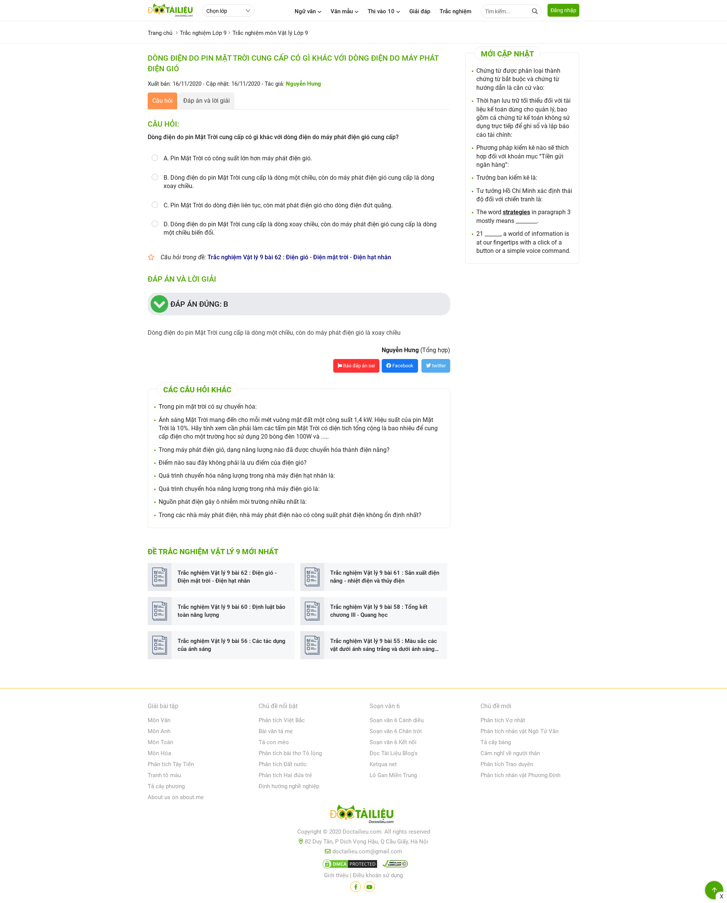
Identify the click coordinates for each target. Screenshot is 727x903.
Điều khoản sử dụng (378, 875)
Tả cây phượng (166, 786)
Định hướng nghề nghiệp (289, 786)
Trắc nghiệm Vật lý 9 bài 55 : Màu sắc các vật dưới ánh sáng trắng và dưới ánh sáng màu (383, 645)
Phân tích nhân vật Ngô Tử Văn (520, 731)
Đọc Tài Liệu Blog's (394, 753)
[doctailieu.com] (363, 815)
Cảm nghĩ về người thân (510, 753)
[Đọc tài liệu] (355, 886)
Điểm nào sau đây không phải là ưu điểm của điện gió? (233, 462)
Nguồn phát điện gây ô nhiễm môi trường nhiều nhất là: (233, 501)
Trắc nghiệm (455, 11)
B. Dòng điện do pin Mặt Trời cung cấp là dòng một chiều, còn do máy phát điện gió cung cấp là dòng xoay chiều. (299, 182)
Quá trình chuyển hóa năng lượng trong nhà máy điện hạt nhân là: (247, 475)
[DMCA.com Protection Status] (349, 865)
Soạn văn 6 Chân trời (396, 731)
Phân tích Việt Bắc (282, 720)
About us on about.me (176, 797)
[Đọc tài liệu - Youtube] (369, 886)
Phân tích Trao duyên (507, 764)
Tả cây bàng (496, 742)
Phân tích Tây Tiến (171, 764)
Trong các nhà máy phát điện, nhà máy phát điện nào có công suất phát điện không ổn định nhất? (290, 515)
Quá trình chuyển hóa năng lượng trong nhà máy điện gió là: (239, 488)
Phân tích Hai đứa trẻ (285, 775)
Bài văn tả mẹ (276, 731)
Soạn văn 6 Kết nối (393, 742)
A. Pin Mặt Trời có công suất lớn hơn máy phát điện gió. (238, 158)
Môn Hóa (159, 753)
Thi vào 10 (381, 11)
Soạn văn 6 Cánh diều (397, 720)
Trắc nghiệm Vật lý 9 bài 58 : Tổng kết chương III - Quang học (378, 611)
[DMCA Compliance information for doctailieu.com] (393, 865)
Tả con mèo (274, 742)
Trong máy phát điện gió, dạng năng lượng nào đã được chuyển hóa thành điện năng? (274, 449)
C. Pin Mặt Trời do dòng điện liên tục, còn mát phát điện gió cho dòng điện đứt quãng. (278, 205)
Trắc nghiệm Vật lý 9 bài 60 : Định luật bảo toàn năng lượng (231, 611)
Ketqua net (383, 764)
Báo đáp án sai (358, 365)
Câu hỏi (162, 100)
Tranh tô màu (164, 775)
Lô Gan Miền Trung (393, 775)
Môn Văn (159, 720)
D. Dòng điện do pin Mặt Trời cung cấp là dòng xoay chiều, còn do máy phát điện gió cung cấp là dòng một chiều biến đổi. (300, 228)
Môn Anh (159, 731)
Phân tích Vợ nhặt (503, 720)
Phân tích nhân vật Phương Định (520, 775)
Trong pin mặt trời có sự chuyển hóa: (208, 406)
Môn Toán (160, 742)
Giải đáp (419, 11)
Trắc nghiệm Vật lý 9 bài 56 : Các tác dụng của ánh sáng (231, 645)
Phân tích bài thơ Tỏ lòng (290, 753)
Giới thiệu (336, 875)
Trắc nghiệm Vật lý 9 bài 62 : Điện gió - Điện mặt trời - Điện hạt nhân (299, 257)
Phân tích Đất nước (283, 764)
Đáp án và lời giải (206, 100)
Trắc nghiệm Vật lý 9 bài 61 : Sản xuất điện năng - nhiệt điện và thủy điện (384, 576)
